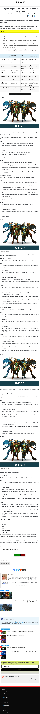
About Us (5, 691)
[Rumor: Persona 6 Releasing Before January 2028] (3, 648)
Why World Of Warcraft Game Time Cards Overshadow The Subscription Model (32, 600)
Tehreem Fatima (16, 16)
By (13, 16)
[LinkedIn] (19, 570)
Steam (4, 583)
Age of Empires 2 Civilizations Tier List (10, 549)
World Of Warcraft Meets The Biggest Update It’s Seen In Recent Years (19, 613)
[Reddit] (21, 570)
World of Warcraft (5, 563)
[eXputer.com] (20, 2)
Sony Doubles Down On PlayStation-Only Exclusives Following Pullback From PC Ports (22, 651)
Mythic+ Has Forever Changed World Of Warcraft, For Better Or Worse (19, 639)
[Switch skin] (38, 5)
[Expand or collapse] (29, 94)
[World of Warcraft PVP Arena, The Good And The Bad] (3, 637)
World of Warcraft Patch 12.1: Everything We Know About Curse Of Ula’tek (20, 631)
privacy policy (14, 672)
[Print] (25, 570)
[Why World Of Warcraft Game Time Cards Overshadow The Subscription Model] (33, 595)
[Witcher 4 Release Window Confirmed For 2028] (3, 657)
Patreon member (27, 679)
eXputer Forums (14, 622)
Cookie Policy (6, 703)
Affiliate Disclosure (6, 707)
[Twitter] (17, 570)
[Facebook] (14, 570)
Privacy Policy (6, 702)
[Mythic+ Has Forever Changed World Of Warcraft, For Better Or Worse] (3, 641)
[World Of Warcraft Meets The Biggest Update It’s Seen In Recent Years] (20, 607)
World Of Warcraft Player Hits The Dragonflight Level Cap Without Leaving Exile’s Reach (5, 613)
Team (5, 693)
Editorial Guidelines (6, 695)
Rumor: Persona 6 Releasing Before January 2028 (16, 647)
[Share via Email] (23, 570)
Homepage (6, 697)
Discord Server (21, 622)
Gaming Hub (6, 712)
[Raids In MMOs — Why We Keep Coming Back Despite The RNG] (20, 595)
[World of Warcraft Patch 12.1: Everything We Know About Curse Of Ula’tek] (3, 632)
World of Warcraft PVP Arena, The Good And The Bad (16, 635)
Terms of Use (6, 705)
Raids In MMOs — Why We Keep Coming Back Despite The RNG (19, 600)
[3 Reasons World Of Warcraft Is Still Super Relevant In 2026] (6, 595)
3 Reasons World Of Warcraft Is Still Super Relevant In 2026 (6, 600)
